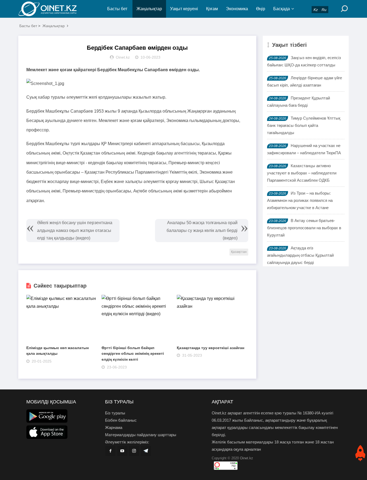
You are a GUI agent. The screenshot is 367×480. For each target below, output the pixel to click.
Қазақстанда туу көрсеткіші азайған (210, 348)
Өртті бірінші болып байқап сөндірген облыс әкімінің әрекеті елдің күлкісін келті (133, 353)
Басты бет (117, 8)
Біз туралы (115, 413)
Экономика (237, 8)
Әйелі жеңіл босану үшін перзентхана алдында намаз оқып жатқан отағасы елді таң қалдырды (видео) (74, 230)
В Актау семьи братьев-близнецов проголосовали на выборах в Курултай (304, 227)
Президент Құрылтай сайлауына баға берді (298, 102)
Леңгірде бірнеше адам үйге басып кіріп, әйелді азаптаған (304, 81)
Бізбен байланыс (121, 420)
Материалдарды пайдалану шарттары (140, 434)
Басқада (281, 8)
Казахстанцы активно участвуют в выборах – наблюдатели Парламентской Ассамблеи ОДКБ (301, 172)
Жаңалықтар (149, 8)
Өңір (260, 8)
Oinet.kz (246, 458)
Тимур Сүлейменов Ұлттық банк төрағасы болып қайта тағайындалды (303, 125)
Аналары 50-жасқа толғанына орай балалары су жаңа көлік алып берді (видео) (202, 230)
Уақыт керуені (184, 8)
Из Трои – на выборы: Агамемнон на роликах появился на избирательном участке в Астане (300, 200)
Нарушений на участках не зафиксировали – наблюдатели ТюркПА (304, 149)
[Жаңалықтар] (51, 9)
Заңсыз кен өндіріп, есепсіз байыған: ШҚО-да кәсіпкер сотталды (304, 61)
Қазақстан (239, 252)
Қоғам (212, 8)
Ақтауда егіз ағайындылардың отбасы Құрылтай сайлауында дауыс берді (300, 255)
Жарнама (113, 427)
